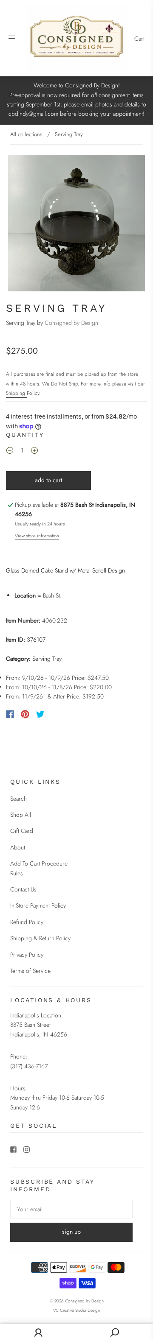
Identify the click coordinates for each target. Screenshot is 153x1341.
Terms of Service (30, 971)
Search (18, 798)
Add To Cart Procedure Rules (39, 868)
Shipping (16, 393)
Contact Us (23, 889)
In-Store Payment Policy (38, 905)
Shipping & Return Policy (40, 938)
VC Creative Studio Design (76, 1310)
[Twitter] (40, 714)
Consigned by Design (71, 322)
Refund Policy (26, 922)
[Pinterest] (25, 714)
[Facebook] (10, 714)
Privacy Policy (26, 954)
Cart (139, 38)
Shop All (20, 814)
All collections (26, 134)
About (17, 847)
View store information (37, 535)
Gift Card (21, 831)
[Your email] (71, 1209)
